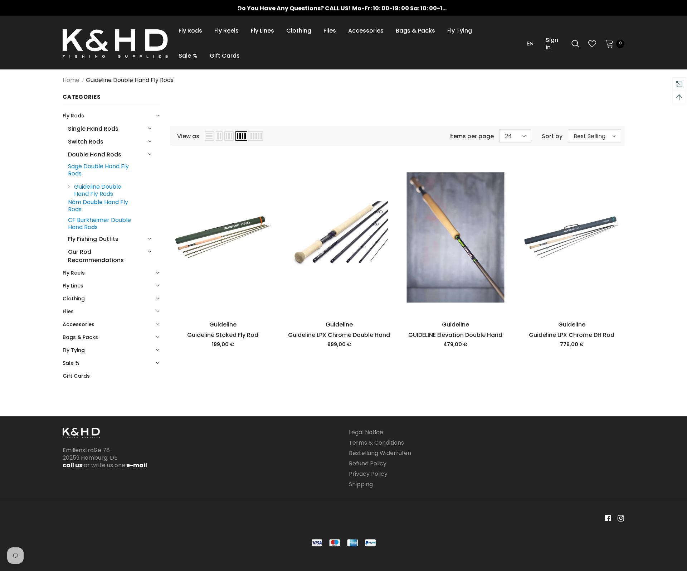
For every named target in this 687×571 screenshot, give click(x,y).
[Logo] (115, 43)
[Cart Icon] (609, 43)
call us (72, 465)
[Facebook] (606, 518)
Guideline (223, 324)
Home (71, 80)
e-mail (136, 465)
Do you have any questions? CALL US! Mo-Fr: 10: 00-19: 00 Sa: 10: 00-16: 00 (347, 8)
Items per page (471, 136)
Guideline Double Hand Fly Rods (130, 80)
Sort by (552, 136)
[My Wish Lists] (592, 44)
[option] (343, 8)
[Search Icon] (575, 44)
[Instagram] (619, 518)
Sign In (552, 43)
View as (188, 136)
